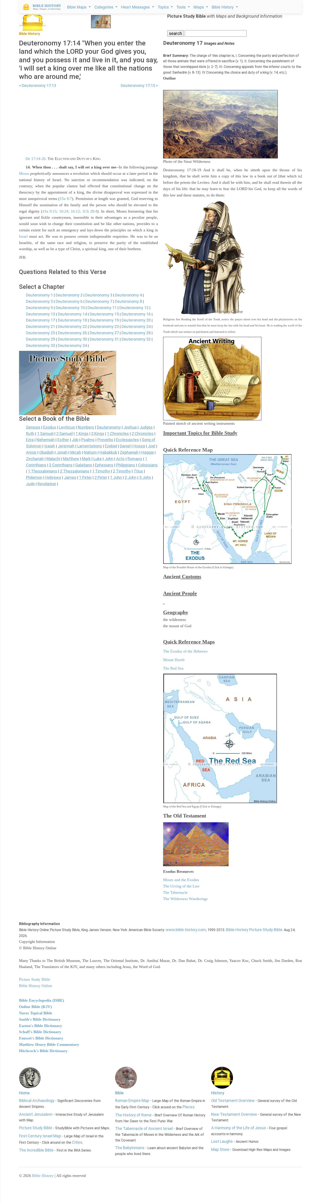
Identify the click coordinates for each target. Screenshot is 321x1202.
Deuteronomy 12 (133, 307)
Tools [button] (181, 7)
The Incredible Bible (36, 1150)
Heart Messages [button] (136, 7)
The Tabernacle (175, 892)
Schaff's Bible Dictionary (40, 1032)
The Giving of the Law (181, 886)
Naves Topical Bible (35, 1013)
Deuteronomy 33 (40, 345)
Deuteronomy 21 (40, 326)
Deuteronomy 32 (136, 339)
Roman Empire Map (132, 1100)
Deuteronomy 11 (102, 307)
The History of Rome (133, 1115)
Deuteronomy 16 (136, 314)
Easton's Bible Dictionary (40, 1026)
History (217, 1093)
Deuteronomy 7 (98, 301)
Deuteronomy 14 (72, 314)
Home (24, 1093)
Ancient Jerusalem (35, 1114)
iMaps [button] (199, 7)
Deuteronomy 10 (70, 307)
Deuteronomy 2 (69, 295)
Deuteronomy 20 (136, 320)
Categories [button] (104, 7)
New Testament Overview (234, 1114)
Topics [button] (164, 7)
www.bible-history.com (186, 929)
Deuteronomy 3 (98, 295)
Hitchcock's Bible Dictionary (43, 1051)
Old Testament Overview (233, 1100)
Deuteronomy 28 (136, 333)
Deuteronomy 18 (72, 320)
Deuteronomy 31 (104, 339)
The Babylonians (129, 1147)
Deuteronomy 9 (39, 307)
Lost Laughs (222, 1141)
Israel (23, 236)
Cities (77, 1142)
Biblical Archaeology (36, 1100)
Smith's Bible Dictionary (39, 1019)
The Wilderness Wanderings (185, 899)
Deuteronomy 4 (128, 295)
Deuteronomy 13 (40, 314)
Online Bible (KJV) (35, 1007)
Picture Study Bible (35, 1128)
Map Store (220, 1149)
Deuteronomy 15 (104, 314)
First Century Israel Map (40, 1136)
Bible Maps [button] (77, 7)
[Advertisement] (88, 119)
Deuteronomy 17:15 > (139, 85)
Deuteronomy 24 (136, 326)
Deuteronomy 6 (69, 301)
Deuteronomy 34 (72, 345)
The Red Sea (173, 668)
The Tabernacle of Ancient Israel (144, 1128)
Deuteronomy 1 (39, 295)
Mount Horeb (174, 660)
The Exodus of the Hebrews (185, 651)
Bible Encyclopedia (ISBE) (41, 1000)
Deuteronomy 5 (39, 301)
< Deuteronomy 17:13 (37, 85)
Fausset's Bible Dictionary (41, 1038)
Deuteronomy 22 (72, 326)
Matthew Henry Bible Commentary (49, 1044)
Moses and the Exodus (181, 880)
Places (189, 1107)
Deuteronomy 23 (104, 326)
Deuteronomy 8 (128, 301)
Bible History (43, 1175)
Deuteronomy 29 (40, 339)
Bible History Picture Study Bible (254, 929)
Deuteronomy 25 (40, 333)
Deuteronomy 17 (40, 320)
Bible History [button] (223, 7)
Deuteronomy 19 (104, 320)
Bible (119, 1093)
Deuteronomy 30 (72, 339)
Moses (24, 173)
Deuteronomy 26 (72, 333)
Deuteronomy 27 (104, 333)
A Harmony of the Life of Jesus (238, 1128)
